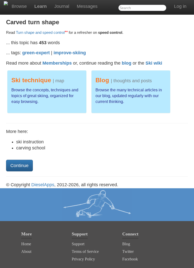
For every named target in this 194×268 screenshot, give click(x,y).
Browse (19, 6)
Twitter (128, 251)
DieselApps (42, 184)
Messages (87, 6)
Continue (19, 165)
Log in (180, 6)
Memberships (57, 63)
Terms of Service (85, 251)
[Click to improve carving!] (97, 204)
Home (26, 244)
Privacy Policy (83, 259)
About (26, 251)
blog (126, 63)
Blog (126, 244)
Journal (61, 6)
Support (78, 244)
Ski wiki (154, 63)
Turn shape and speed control (42, 32)
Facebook (130, 259)
